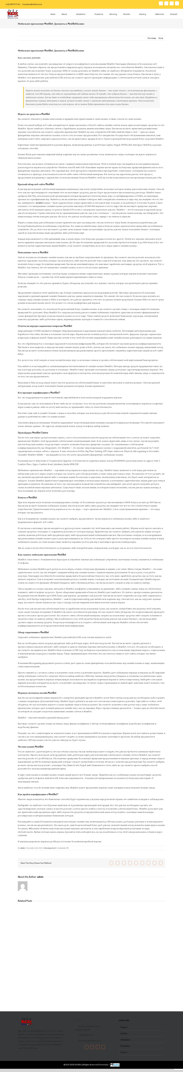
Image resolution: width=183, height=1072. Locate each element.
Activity (123, 1033)
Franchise (125, 1046)
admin (22, 848)
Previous (152, 38)
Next (160, 38)
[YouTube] (97, 1047)
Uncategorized (50, 848)
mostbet (40, 203)
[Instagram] (103, 1047)
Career (123, 1052)
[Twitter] (92, 1047)
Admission (125, 1039)
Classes (123, 1027)
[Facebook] (86, 1047)
